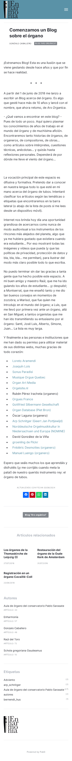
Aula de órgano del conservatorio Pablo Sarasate (34, 605)
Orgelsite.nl (20, 388)
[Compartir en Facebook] (26, 495)
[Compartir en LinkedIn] (45, 495)
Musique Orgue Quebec (28, 377)
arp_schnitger (12, 684)
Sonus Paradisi (22, 372)
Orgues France (22, 399)
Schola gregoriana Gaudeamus (23, 650)
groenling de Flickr (25, 442)
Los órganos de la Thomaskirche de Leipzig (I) (16, 553)
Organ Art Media (24, 382)
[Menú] (64, 9)
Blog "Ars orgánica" (45, 44)
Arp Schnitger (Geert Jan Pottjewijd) (37, 421)
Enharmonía (11, 617)
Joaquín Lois (21, 366)
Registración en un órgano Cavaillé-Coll (18, 574)
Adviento (9, 679)
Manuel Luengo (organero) (30, 453)
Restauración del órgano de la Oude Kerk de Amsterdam (50, 553)
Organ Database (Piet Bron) (31, 410)
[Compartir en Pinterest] (32, 495)
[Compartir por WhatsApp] (39, 495)
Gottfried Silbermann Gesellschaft (35, 404)
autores (8, 694)
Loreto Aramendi (24, 361)
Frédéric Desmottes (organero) (33, 447)
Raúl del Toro (12, 639)
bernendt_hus (12, 699)
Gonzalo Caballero (20, 43)
